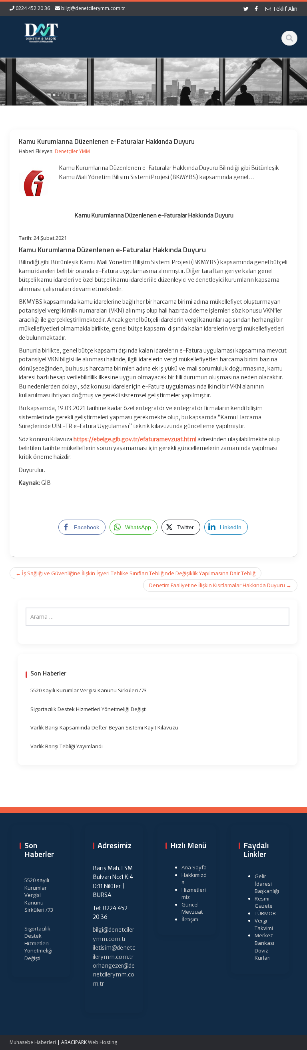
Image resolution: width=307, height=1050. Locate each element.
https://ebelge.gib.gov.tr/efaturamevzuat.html (135, 439)
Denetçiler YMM (72, 151)
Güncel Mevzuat (192, 908)
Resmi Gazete (264, 902)
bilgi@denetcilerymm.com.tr (93, 8)
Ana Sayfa (194, 867)
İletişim (189, 919)
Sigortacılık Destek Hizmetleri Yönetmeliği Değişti (88, 709)
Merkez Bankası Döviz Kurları (264, 946)
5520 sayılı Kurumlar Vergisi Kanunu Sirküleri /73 (88, 690)
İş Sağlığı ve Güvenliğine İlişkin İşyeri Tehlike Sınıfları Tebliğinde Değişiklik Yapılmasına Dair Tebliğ (135, 573)
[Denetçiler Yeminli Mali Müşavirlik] (41, 32)
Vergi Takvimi (264, 924)
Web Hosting (102, 1042)
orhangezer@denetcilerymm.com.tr (114, 974)
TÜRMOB (265, 913)
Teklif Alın (284, 8)
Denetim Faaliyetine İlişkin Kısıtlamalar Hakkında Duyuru (220, 585)
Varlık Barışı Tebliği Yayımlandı (66, 746)
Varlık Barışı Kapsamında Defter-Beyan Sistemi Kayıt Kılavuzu (104, 727)
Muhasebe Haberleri (33, 1042)
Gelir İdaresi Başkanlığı (267, 884)
